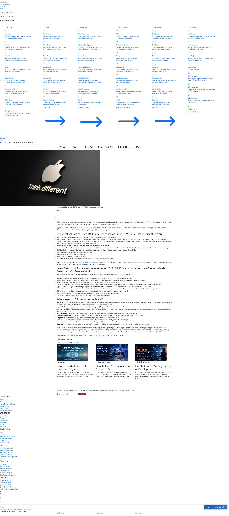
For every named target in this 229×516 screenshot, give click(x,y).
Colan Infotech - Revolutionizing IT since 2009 (15, 509)
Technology (123, 27)
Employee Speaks (6, 469)
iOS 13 (117, 268)
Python (2, 434)
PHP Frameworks (6, 438)
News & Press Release (7, 404)
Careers (2, 6)
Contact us (103, 335)
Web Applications (6, 452)
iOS (58, 222)
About (9, 27)
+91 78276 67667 (7, 480)
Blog (1, 8)
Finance (2, 418)
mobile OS (84, 313)
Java (1, 432)
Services (83, 27)
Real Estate (3, 422)
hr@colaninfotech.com (9, 475)
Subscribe (82, 394)
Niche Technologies (6, 448)
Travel (2, 424)
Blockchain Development (8, 457)
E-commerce (4, 420)
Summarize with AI (216, 507)
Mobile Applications (6, 450)
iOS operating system (87, 262)
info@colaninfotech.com (7, 20)
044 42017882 (6, 483)
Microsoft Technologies (8, 436)
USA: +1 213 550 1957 (6, 16)
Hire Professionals (6, 410)
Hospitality (3, 427)
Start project (3, 2)
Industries (158, 27)
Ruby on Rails (4, 443)
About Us (3, 400)
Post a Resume (5, 466)
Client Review (4, 406)
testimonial (71, 335)
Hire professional (5, 4)
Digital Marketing (6, 455)
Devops (2, 459)
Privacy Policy (22, 511)
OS (171, 303)
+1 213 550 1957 (6, 485)
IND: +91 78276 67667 (6, 12)
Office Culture (4, 471)
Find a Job (3, 464)
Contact (192, 27)
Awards (2, 402)
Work (47, 27)
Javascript (3, 441)
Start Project (4, 408)
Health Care (4, 416)
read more (60, 513)
